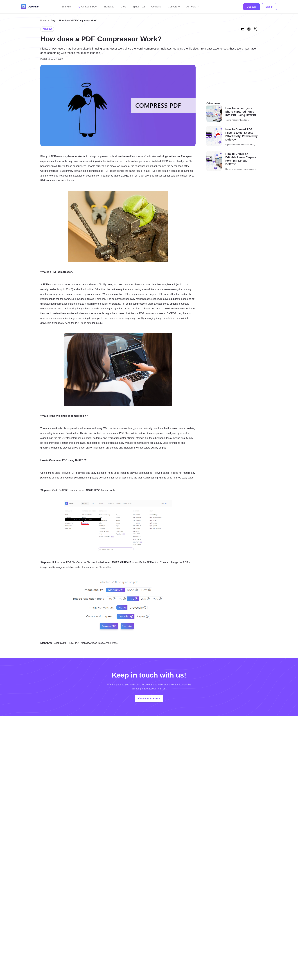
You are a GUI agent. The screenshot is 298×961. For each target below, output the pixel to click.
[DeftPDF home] (30, 6)
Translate (109, 6)
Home (43, 20)
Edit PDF (66, 6)
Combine (156, 6)
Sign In (269, 6)
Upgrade (251, 6)
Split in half (139, 6)
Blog (53, 20)
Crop (123, 6)
